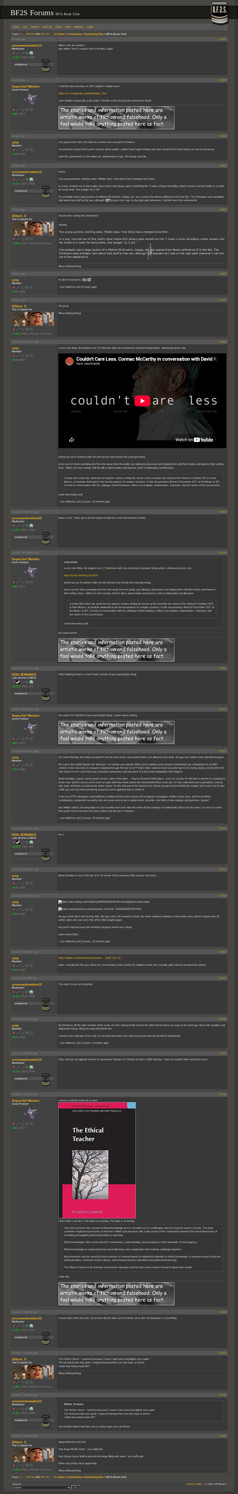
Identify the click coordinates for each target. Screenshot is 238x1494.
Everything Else (94, 34)
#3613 (222, 751)
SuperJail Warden (26, 86)
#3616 (222, 895)
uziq (15, 142)
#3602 (222, 80)
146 (42, 34)
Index (61, 34)
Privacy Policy (194, 1484)
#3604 (222, 165)
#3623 (222, 1353)
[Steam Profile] (18, 683)
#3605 (222, 209)
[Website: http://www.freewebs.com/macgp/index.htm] (31, 683)
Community (74, 34)
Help (67, 26)
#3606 (222, 273)
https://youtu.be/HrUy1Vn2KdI (81, 575)
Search (35, 26)
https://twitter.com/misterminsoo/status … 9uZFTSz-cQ (89, 957)
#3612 (222, 709)
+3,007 (16, 686)
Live (25, 26)
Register (78, 26)
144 (33, 34)
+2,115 (15, 57)
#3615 (222, 869)
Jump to (16, 1484)
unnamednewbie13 (27, 45)
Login (90, 26)
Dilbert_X (19, 216)
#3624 (222, 1394)
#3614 (222, 828)
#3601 (222, 39)
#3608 (222, 341)
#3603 (222, 136)
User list (47, 26)
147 (47, 34)
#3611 (223, 668)
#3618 (222, 978)
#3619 (222, 1019)
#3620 (222, 1053)
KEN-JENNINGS (24, 674)
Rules (58, 26)
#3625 (222, 1435)
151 (55, 34)
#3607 (222, 299)
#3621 (222, 1094)
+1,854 (16, 243)
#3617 (222, 951)
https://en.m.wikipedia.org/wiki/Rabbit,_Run (82, 93)
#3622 (222, 1312)
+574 (14, 154)
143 (28, 34)
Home (16, 26)
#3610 (222, 552)
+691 (14, 113)
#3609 (222, 511)
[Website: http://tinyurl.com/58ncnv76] (31, 54)
